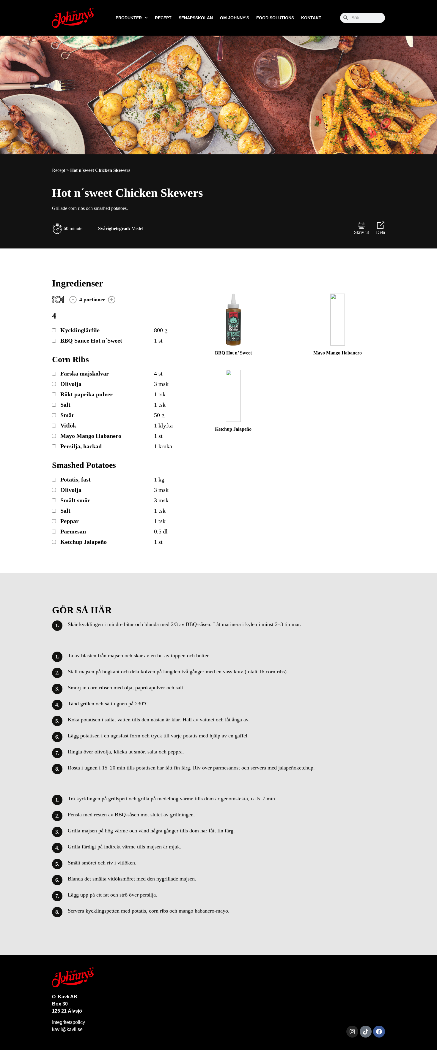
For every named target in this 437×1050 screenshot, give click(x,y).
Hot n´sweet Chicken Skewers (100, 170)
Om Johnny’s (234, 17)
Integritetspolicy (68, 1022)
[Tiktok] (366, 1032)
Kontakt (311, 17)
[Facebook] (379, 1032)
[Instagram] (352, 1032)
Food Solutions (275, 17)
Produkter (129, 17)
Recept (163, 17)
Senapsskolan (196, 17)
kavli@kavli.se (67, 1029)
